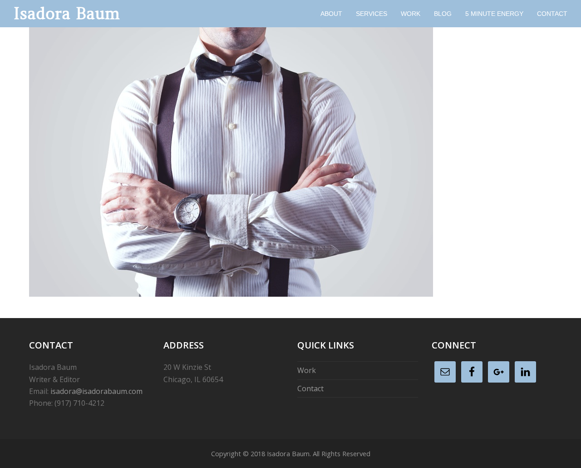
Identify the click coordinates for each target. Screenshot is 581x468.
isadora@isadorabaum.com (96, 391)
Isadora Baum (67, 13)
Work (306, 370)
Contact (310, 388)
